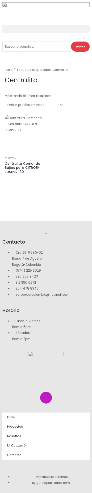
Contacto (14, 455)
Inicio (9, 70)
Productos (15, 426)
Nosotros (14, 436)
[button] (46, 29)
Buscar (80, 46)
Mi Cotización (17, 445)
